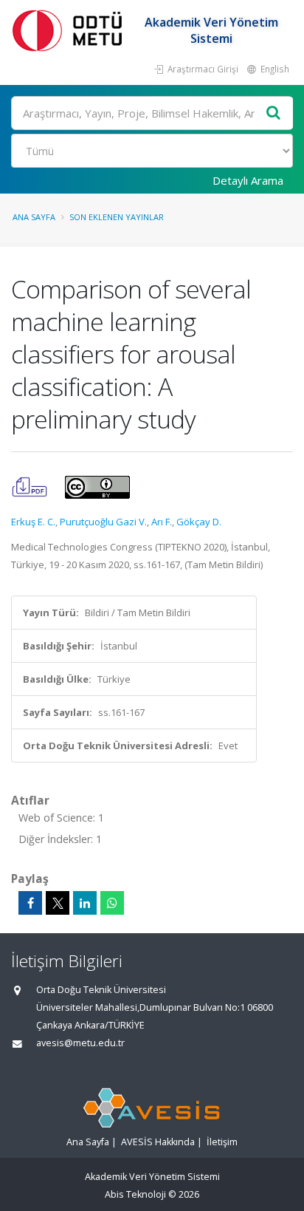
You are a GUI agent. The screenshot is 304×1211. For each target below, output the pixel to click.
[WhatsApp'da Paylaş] (112, 903)
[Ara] (274, 113)
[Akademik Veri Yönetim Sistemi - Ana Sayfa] (70, 30)
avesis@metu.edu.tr (80, 1043)
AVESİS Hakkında (158, 1142)
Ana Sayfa (34, 216)
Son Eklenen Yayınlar (116, 216)
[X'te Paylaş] (57, 903)
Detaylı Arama (248, 180)
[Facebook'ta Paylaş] (30, 903)
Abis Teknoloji (135, 1194)
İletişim (222, 1142)
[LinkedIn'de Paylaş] (85, 903)
